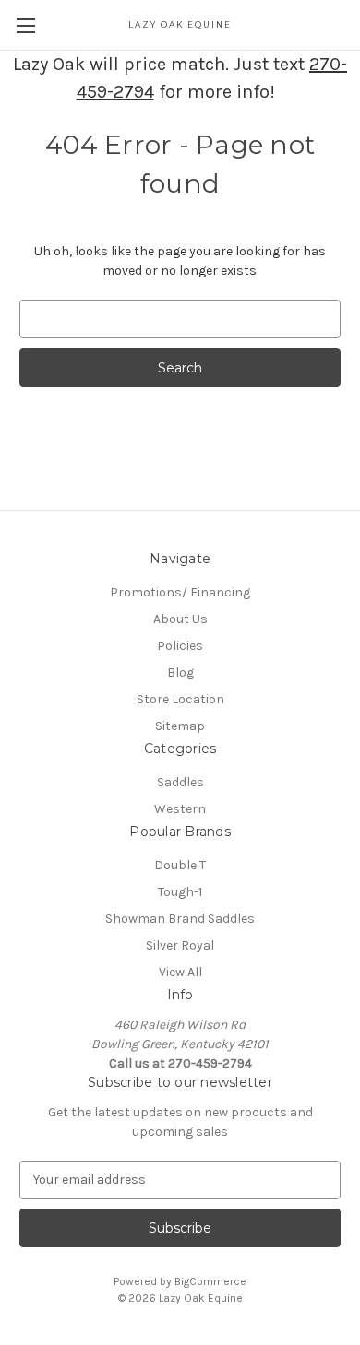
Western (180, 809)
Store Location (180, 699)
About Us (180, 619)
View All (180, 972)
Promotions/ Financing (180, 592)
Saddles (180, 782)
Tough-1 (180, 892)
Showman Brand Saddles (180, 918)
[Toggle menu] (25, 25)
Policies (180, 646)
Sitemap (180, 726)
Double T (180, 865)
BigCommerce (210, 1281)
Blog (180, 672)
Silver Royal (180, 945)
